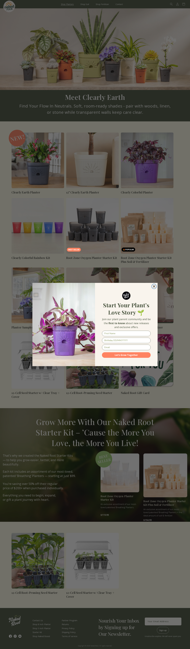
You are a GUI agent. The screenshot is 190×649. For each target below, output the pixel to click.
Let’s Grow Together (126, 355)
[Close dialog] (154, 286)
